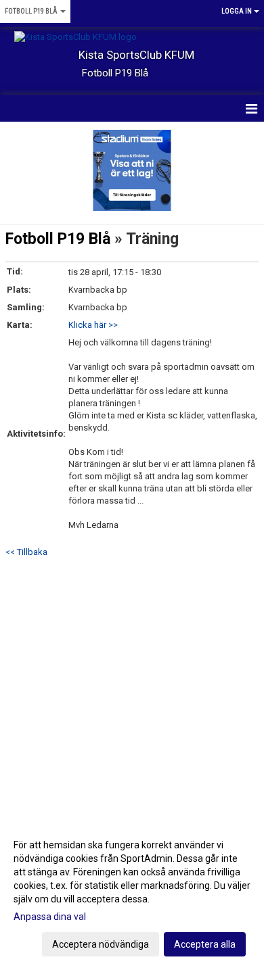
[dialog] (132, 894)
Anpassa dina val (50, 916)
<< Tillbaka (26, 552)
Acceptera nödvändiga (100, 944)
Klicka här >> (93, 325)
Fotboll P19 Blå (57, 239)
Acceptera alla (205, 944)
